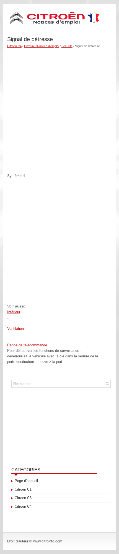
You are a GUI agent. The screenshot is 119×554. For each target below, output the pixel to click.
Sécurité (67, 46)
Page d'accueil (26, 481)
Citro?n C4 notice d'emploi (41, 46)
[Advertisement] (59, 108)
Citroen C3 (23, 498)
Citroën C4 (14, 46)
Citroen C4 (23, 506)
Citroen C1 (23, 489)
